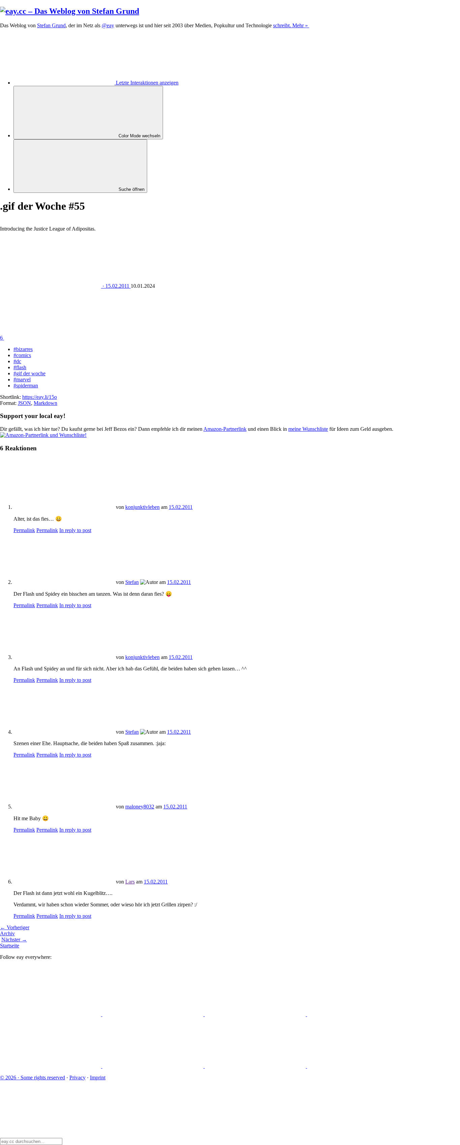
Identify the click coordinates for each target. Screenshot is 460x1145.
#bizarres (23, 349)
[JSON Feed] (256, 1066)
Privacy (77, 1077)
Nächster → (14, 939)
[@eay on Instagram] (51, 1066)
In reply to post (75, 530)
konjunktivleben (142, 507)
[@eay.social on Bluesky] (153, 1014)
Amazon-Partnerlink (225, 429)
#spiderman (25, 385)
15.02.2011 (181, 507)
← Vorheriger (14, 927)
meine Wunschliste (308, 429)
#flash (19, 367)
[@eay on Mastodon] (51, 1014)
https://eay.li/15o (39, 397)
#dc (17, 361)
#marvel (22, 379)
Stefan (132, 582)
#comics (22, 355)
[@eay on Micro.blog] (256, 1014)
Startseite (9, 945)
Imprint (97, 1077)
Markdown (45, 403)
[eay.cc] (69, 11)
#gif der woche (29, 373)
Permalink (24, 530)
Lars (130, 881)
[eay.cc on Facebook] (153, 1066)
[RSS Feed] (357, 1066)
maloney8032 (139, 806)
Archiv (7, 933)
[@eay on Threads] (357, 1014)
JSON (24, 403)
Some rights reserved (32, 1077)
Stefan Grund (51, 25)
